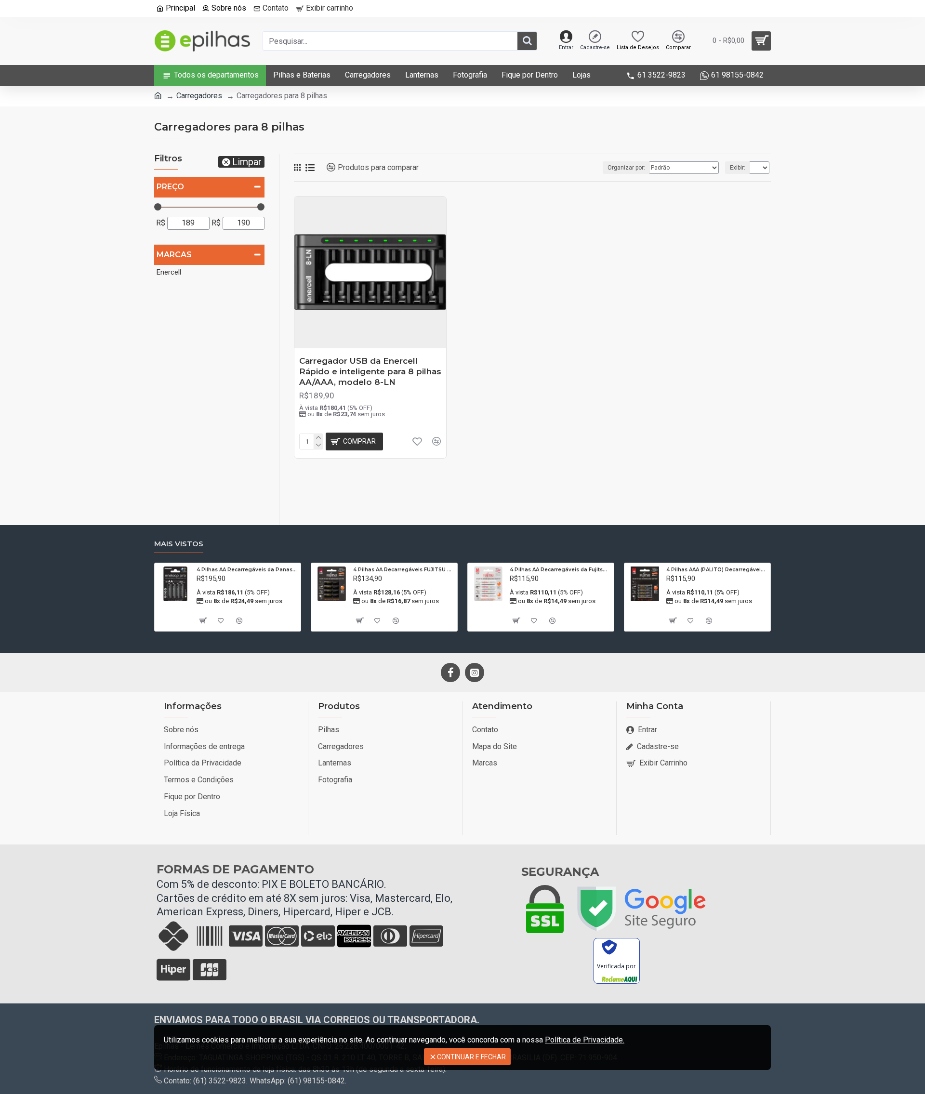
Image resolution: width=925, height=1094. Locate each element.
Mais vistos (178, 544)
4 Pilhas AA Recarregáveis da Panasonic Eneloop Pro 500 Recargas (247, 570)
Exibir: (737, 167)
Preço (170, 186)
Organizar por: (626, 167)
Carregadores (199, 95)
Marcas (174, 254)
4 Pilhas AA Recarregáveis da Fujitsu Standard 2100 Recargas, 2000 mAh (560, 570)
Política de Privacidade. (584, 1039)
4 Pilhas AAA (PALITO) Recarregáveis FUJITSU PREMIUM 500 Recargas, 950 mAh (716, 570)
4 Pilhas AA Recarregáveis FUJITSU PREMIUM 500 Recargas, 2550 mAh (403, 570)
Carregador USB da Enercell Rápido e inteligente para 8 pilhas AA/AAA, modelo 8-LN (370, 371)
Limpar (247, 162)
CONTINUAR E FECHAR (471, 1057)
